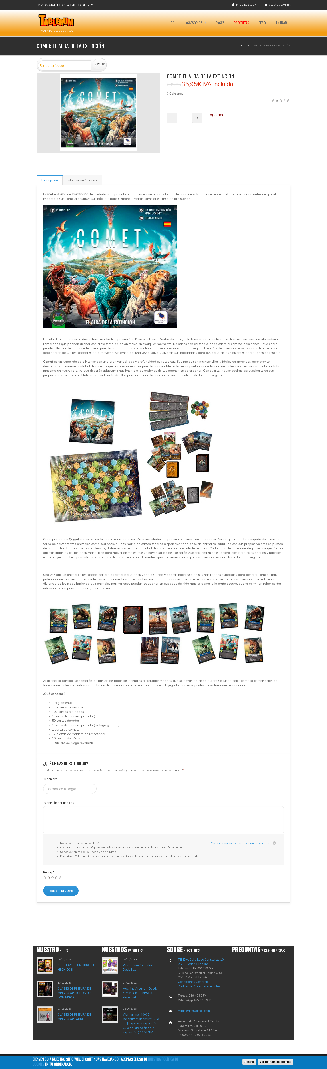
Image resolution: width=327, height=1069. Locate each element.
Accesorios (194, 23)
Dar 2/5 (49, 877)
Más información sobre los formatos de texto (241, 843)
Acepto (249, 1061)
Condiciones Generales (194, 981)
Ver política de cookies (275, 1061)
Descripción (49, 180)
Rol (173, 23)
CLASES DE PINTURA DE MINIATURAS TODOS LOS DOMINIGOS (75, 993)
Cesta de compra (279, 4)
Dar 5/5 (60, 877)
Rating (48, 872)
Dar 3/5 (52, 877)
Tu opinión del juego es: (59, 802)
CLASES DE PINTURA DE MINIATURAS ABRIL (74, 1017)
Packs (220, 23)
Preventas (241, 23)
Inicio (242, 45)
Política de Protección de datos (199, 986)
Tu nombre (50, 779)
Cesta (262, 23)
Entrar (281, 23)
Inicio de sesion (246, 4)
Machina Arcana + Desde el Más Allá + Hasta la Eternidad (140, 993)
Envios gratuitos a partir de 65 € (65, 5)
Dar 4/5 (56, 877)
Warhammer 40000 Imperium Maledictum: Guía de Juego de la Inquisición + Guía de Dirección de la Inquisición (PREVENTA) (141, 1023)
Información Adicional (82, 180)
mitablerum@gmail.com (194, 1010)
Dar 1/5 (45, 877)
